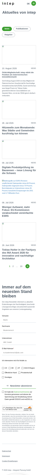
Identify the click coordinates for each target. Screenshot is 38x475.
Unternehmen (7, 338)
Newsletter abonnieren (21, 386)
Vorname (5, 316)
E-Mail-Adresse (8, 348)
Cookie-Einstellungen (10, 461)
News (7, 29)
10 (21, 266)
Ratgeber (8, 35)
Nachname (6, 326)
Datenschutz (6, 451)
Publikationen (22, 29)
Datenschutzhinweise (21, 392)
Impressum (6, 456)
